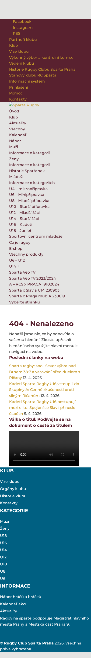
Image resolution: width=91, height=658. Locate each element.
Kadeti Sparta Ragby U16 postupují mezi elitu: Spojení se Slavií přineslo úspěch (42, 408)
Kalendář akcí (13, 604)
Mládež (16, 176)
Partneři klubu (23, 39)
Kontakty (18, 99)
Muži (13, 147)
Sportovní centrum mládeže (36, 236)
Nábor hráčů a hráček (20, 597)
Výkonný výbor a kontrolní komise (41, 57)
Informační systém (27, 81)
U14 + (14, 266)
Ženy (14, 159)
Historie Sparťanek (27, 171)
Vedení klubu (21, 63)
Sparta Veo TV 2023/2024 (32, 278)
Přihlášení (18, 87)
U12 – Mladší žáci (24, 212)
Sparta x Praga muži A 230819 (37, 296)
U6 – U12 (17, 260)
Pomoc (16, 93)
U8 (2, 571)
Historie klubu (13, 496)
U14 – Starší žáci (24, 218)
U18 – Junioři (20, 230)
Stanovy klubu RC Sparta (32, 75)
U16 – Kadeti (20, 224)
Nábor (15, 141)
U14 (3, 550)
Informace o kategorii (29, 153)
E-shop (15, 248)
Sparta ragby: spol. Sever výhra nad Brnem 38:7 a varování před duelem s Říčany (44, 372)
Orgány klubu (13, 489)
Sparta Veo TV (22, 272)
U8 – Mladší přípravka (29, 200)
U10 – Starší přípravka (29, 206)
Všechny (17, 129)
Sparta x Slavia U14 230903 (34, 290)
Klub (13, 45)
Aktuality (17, 123)
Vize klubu (19, 51)
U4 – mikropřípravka (28, 189)
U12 (3, 557)
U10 (3, 564)
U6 (2, 578)
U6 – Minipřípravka (26, 194)
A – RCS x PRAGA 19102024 (34, 284)
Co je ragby (19, 242)
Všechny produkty (26, 254)
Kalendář (18, 135)
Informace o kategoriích (32, 183)
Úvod (14, 111)
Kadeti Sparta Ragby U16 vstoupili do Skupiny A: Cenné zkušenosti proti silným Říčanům (44, 390)
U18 (3, 535)
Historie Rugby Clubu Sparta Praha (42, 69)
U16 (3, 543)
